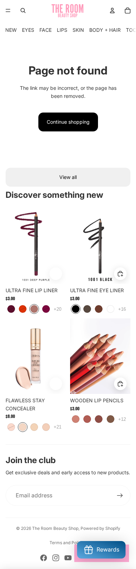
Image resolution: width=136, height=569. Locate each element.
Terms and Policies (68, 542)
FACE (45, 30)
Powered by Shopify (100, 528)
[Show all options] (57, 309)
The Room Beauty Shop (55, 528)
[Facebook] (43, 558)
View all (68, 177)
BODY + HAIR (105, 30)
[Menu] (8, 10)
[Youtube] (68, 558)
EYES (28, 30)
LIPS (62, 30)
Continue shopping (68, 122)
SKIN (78, 30)
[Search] (23, 10)
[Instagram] (56, 558)
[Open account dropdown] (112, 10)
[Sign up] (120, 495)
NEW (11, 30)
